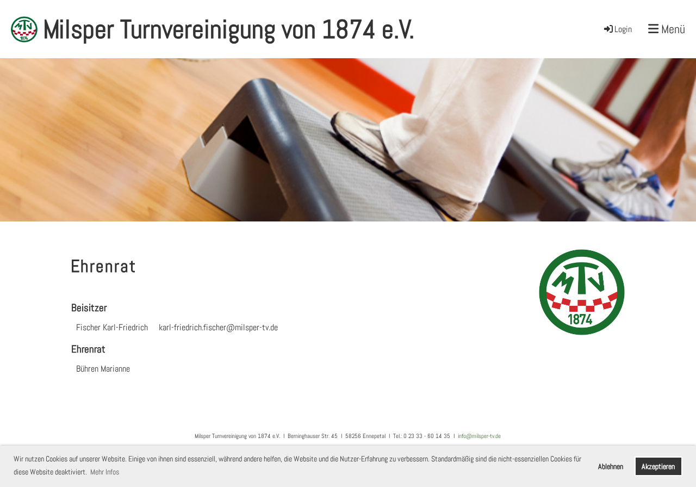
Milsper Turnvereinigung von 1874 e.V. (228, 29)
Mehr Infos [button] (104, 472)
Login (623, 29)
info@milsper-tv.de (479, 436)
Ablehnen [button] (610, 466)
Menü (671, 28)
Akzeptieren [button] (658, 466)
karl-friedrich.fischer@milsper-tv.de (218, 327)
